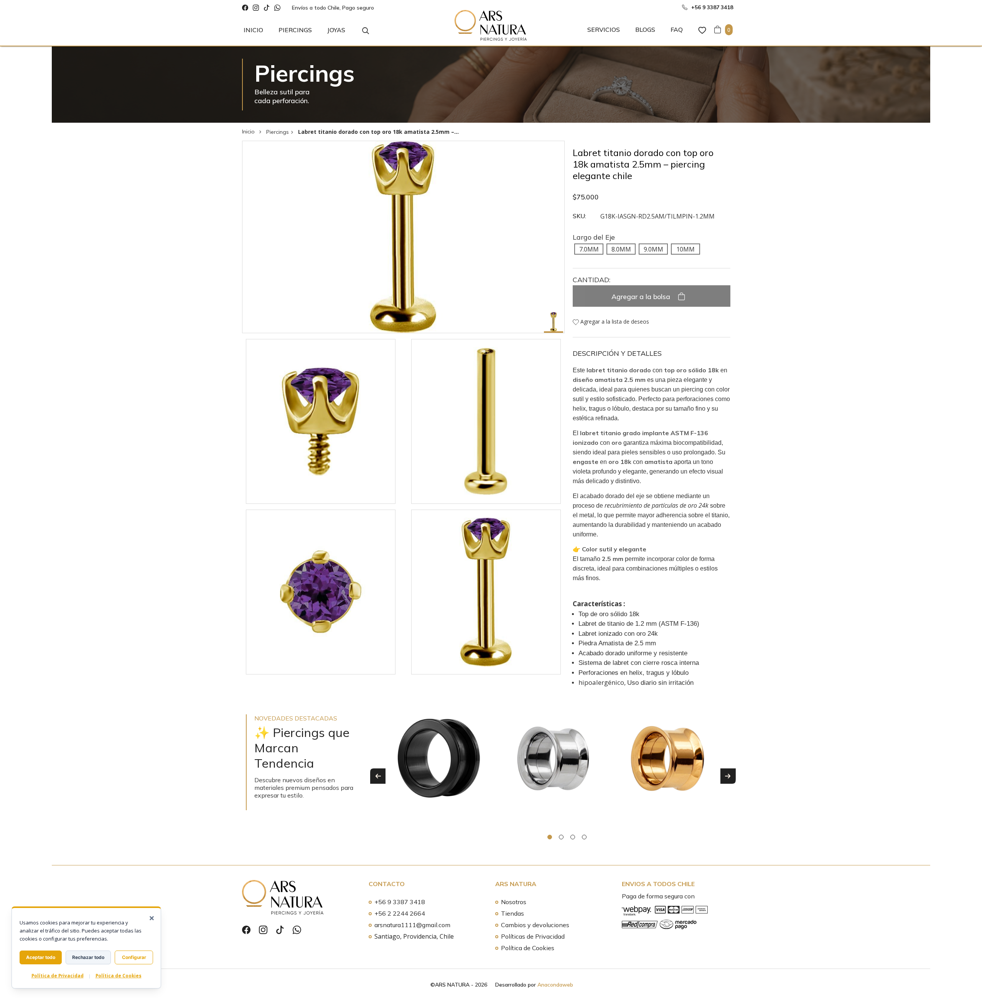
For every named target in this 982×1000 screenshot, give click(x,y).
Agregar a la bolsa (641, 296)
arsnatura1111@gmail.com (412, 925)
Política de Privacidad (57, 976)
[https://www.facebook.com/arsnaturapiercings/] (245, 8)
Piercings (295, 30)
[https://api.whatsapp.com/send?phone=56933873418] (277, 8)
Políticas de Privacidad (533, 936)
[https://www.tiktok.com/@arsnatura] (267, 8)
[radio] (588, 249)
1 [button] (549, 837)
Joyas (336, 30)
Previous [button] (377, 776)
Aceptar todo (40, 957)
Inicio (253, 30)
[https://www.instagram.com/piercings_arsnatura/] (256, 8)
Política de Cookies (527, 948)
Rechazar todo (88, 957)
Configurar (134, 957)
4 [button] (584, 837)
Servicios (603, 29)
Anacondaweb (555, 984)
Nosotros (513, 902)
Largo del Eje (594, 237)
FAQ (677, 29)
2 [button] (561, 837)
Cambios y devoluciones (535, 925)
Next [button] (728, 776)
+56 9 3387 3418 (399, 902)
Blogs (645, 29)
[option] (439, 770)
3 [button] (572, 837)
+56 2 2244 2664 (399, 913)
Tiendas (512, 913)
